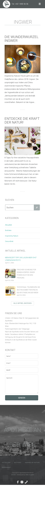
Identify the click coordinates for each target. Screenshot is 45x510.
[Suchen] (37, 207)
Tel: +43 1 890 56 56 (20, 4)
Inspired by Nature (11, 236)
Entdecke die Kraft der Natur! (21, 120)
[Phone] (26, 482)
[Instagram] (21, 482)
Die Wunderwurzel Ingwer (21, 39)
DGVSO (13, 475)
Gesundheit (9, 241)
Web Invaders (30, 475)
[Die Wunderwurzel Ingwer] (22, 59)
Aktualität (8, 225)
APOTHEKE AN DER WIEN (22, 437)
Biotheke (8, 230)
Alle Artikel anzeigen (23, 303)
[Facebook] (17, 482)
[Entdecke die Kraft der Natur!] (22, 141)
